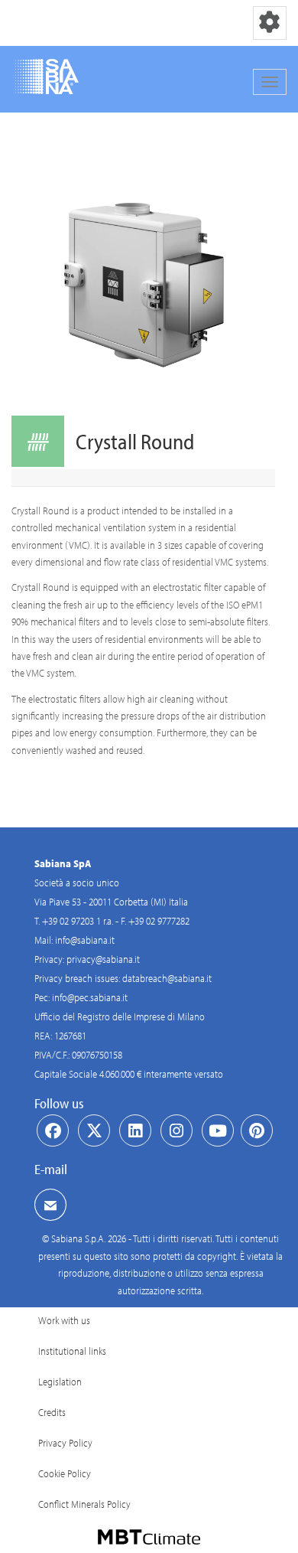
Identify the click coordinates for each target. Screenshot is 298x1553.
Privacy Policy (65, 1443)
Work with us (64, 1320)
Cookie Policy (64, 1473)
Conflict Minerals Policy (84, 1504)
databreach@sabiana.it (167, 978)
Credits (52, 1412)
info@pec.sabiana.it (90, 997)
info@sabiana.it (85, 940)
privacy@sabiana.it (103, 959)
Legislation (60, 1381)
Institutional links (72, 1351)
